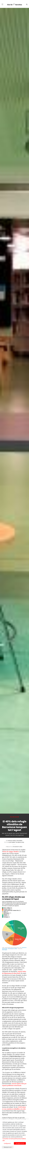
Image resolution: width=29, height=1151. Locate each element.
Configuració (7, 1143)
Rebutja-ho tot (7, 1147)
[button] (2, 4)
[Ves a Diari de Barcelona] (14, 5)
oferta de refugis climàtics (11, 851)
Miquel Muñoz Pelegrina (15, 840)
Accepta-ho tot (20, 1143)
